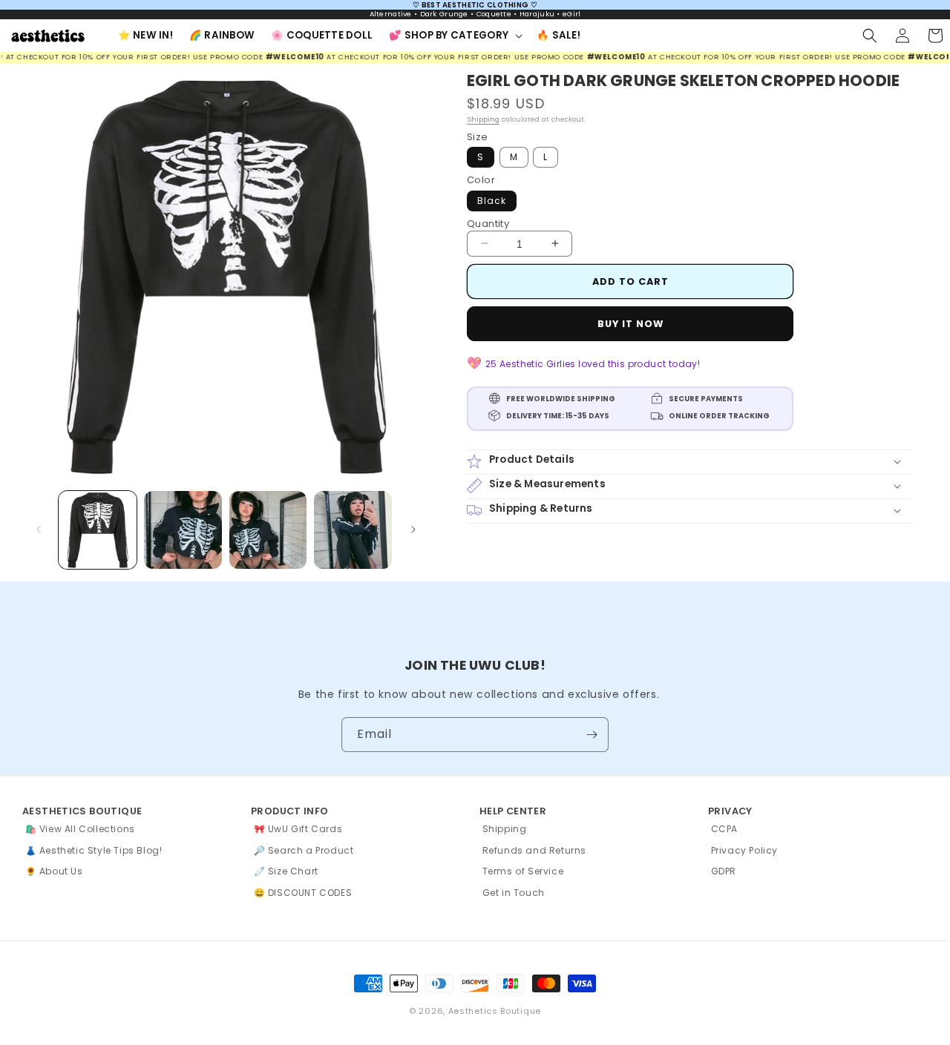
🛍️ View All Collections (80, 829)
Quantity (488, 223)
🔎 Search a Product (304, 850)
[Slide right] (413, 529)
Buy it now (630, 323)
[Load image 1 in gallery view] (98, 530)
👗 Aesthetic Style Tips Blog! (94, 850)
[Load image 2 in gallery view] (183, 530)
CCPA (724, 829)
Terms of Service (523, 871)
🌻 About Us (54, 871)
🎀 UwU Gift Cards (298, 829)
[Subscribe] (591, 734)
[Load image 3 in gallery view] (268, 530)
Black (491, 200)
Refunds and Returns (534, 850)
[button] (454, 35)
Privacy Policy (744, 850)
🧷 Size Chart (286, 871)
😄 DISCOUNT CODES (303, 892)
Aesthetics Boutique (494, 1011)
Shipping (483, 119)
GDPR (723, 871)
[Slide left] (38, 529)
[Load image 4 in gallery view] (353, 530)
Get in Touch (513, 892)
